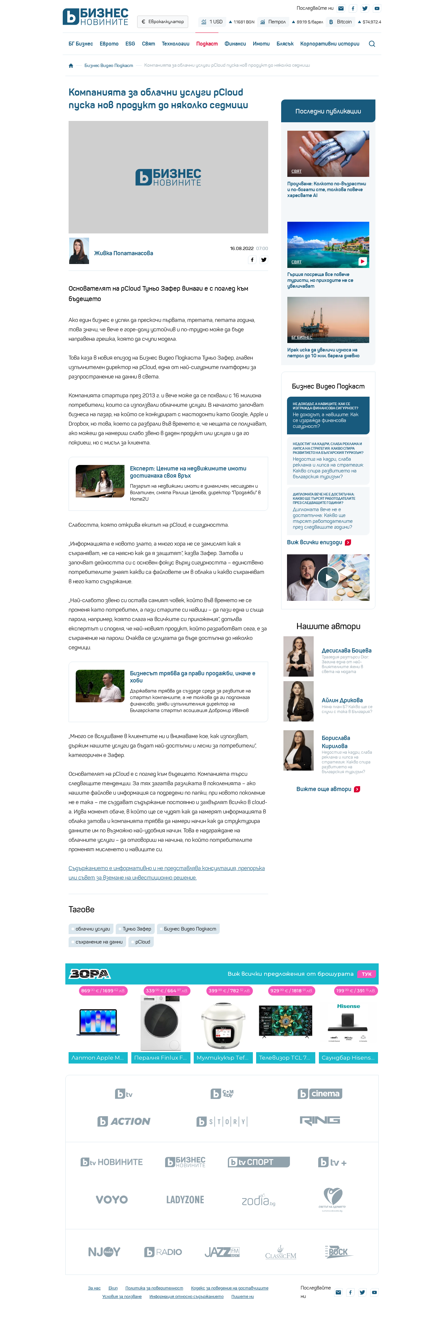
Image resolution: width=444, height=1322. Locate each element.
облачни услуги (93, 929)
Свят (148, 43)
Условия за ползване (122, 1296)
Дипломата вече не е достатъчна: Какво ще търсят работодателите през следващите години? (324, 498)
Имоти (261, 43)
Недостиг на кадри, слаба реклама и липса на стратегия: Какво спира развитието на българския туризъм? (328, 448)
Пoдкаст (207, 43)
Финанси (235, 43)
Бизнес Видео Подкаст (109, 65)
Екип (113, 1288)
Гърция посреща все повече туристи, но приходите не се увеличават (320, 280)
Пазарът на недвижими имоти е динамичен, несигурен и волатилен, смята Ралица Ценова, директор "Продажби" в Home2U (195, 492)
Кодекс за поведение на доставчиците (229, 1288)
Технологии (175, 43)
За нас (94, 1288)
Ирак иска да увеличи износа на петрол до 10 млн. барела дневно (323, 353)
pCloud (143, 942)
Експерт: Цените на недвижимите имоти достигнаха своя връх (188, 472)
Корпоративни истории (329, 43)
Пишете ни (242, 1296)
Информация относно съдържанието (187, 1296)
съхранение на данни (99, 942)
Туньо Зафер (137, 929)
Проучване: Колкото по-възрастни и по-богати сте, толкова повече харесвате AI (326, 189)
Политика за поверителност (154, 1288)
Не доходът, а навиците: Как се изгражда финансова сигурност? (325, 406)
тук (367, 974)
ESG (130, 43)
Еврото (109, 43)
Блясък (285, 43)
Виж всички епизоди (314, 542)
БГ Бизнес (81, 43)
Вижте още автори (323, 789)
